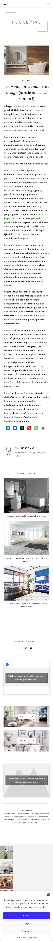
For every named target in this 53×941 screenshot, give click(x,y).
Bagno (26, 80)
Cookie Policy (20, 937)
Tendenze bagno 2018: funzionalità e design (26, 516)
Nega (26, 923)
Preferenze (26, 931)
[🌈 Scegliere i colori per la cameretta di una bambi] (6, 867)
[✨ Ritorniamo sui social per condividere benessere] (6, 852)
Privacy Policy (32, 937)
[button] (48, 894)
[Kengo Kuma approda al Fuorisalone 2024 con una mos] (6, 882)
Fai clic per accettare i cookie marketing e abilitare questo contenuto (26, 677)
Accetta (26, 915)
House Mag (27, 448)
